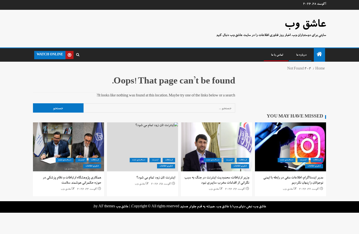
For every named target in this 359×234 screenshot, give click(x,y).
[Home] (319, 56)
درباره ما (301, 55)
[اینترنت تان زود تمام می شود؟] (142, 146)
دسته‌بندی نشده (286, 160)
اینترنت (303, 160)
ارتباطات (317, 160)
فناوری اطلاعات (314, 166)
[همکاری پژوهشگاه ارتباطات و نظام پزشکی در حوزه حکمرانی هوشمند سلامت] (68, 146)
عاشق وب (305, 25)
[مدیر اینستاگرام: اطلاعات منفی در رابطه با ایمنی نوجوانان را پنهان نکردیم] (290, 146)
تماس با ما (277, 55)
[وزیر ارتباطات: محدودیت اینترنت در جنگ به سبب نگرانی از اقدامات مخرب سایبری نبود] (216, 146)
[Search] (78, 55)
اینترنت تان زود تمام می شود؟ (155, 178)
